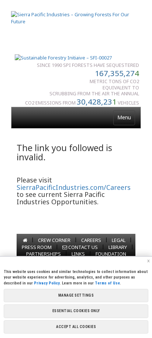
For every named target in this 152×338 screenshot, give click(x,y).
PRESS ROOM (37, 247)
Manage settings (76, 295)
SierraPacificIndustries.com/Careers (74, 187)
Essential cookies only (76, 311)
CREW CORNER (54, 240)
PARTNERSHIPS (43, 253)
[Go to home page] (25, 240)
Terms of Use (107, 283)
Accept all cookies (76, 327)
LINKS (78, 253)
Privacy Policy (47, 283)
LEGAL (118, 240)
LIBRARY (117, 247)
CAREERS (91, 240)
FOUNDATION (111, 253)
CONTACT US (82, 247)
